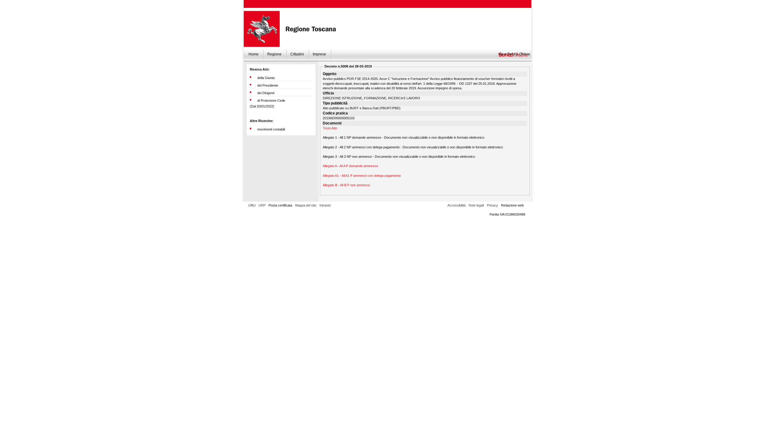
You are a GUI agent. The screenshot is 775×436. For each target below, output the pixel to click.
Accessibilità (456, 205)
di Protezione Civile (271, 100)
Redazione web (512, 205)
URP (262, 205)
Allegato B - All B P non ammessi (346, 185)
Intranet (325, 205)
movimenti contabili (271, 129)
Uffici (252, 205)
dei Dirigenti (265, 93)
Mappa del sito (305, 205)
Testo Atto (330, 128)
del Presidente (267, 85)
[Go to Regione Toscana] (262, 29)
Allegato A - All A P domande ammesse (350, 166)
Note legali (476, 205)
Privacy (492, 205)
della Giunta (266, 78)
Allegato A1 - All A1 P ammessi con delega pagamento (362, 175)
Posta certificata (280, 205)
